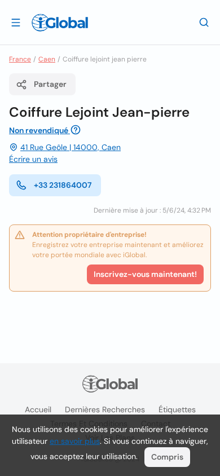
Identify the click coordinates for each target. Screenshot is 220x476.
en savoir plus (75, 441)
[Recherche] (204, 22)
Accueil (38, 409)
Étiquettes (177, 409)
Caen (46, 59)
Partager (50, 84)
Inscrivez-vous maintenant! (145, 274)
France (20, 59)
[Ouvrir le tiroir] (16, 22)
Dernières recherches (105, 409)
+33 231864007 (63, 185)
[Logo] (60, 22)
